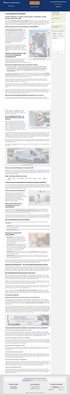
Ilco (17, 178)
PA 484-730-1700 (13, 386)
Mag (26, 178)
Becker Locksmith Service (12, 2)
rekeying (16, 110)
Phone (53, 22)
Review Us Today (35, 6)
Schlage (44, 178)
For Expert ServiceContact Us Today (34, 3)
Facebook (12, 6)
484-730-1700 (58, 4)
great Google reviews (28, 69)
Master (30, 178)
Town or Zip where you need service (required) (57, 27)
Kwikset (21, 178)
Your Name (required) (56, 14)
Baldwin (9, 178)
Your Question (54, 38)
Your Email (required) (55, 18)
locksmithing (7, 41)
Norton (39, 178)
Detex (14, 178)
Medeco (34, 178)
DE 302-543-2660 (13, 387)
